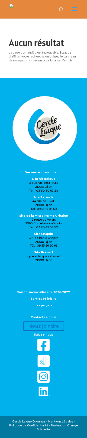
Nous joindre (43, 326)
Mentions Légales (60, 421)
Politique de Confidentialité (28, 425)
